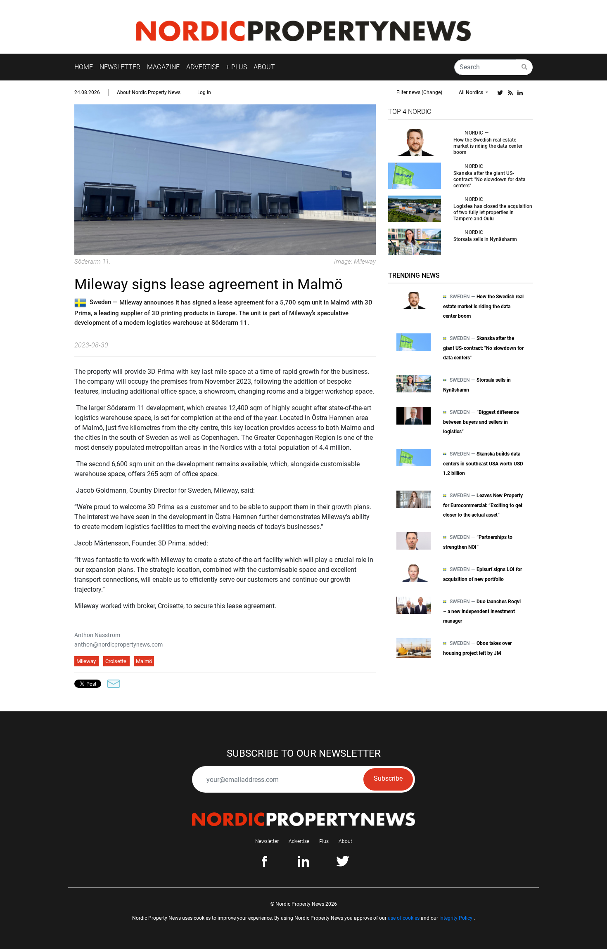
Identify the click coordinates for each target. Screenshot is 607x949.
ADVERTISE (202, 67)
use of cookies (404, 918)
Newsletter (267, 841)
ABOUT (264, 67)
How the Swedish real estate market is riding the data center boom (487, 146)
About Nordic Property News (148, 92)
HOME (83, 67)
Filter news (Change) (419, 92)
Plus (324, 841)
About (345, 841)
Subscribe (388, 778)
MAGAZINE (163, 67)
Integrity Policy (455, 918)
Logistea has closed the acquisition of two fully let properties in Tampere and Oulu (492, 212)
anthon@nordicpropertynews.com (118, 644)
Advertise (299, 841)
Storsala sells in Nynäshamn (485, 239)
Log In (204, 92)
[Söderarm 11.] (225, 179)
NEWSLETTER (120, 67)
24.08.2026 (87, 92)
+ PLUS (236, 67)
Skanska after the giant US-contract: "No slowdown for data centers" (489, 179)
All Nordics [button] (471, 92)
